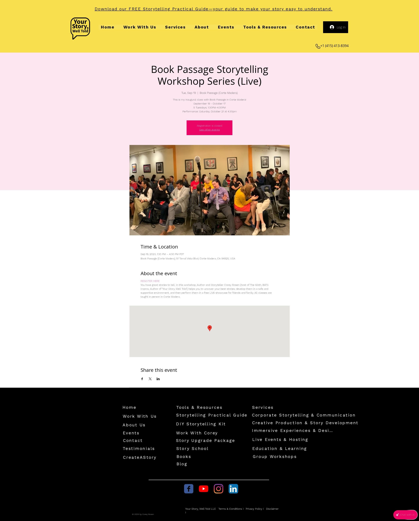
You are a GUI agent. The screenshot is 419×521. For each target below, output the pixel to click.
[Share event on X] (150, 379)
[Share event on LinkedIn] (158, 379)
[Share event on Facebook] (142, 379)
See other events (209, 129)
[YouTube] (203, 488)
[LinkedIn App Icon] (233, 488)
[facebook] (188, 488)
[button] (213, 9)
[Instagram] (218, 488)
